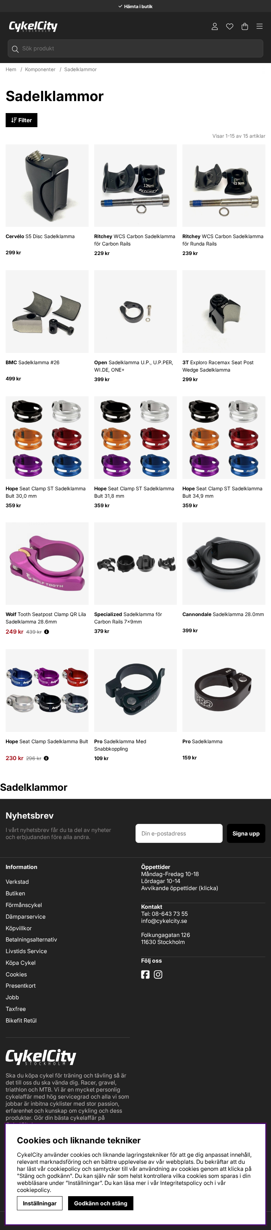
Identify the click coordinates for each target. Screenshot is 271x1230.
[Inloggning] (215, 26)
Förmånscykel (24, 904)
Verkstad (17, 881)
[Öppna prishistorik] (46, 632)
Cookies (16, 974)
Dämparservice (26, 916)
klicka (208, 888)
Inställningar (39, 1203)
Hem (11, 69)
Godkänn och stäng (100, 1203)
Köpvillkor (19, 928)
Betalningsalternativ (31, 939)
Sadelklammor (80, 69)
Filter (24, 120)
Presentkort (21, 985)
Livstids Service (26, 951)
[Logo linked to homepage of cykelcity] (32, 26)
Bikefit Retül (21, 1020)
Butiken (15, 893)
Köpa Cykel (21, 962)
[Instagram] (159, 977)
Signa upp (246, 833)
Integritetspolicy (181, 1182)
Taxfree (16, 1008)
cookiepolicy (33, 1189)
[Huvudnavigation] (260, 26)
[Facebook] (146, 977)
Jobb (12, 997)
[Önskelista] (229, 26)
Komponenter (40, 69)
